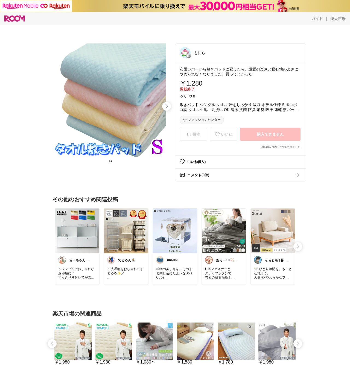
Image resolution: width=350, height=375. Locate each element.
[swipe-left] (52, 343)
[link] (77, 231)
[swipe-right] (166, 106)
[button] (185, 52)
